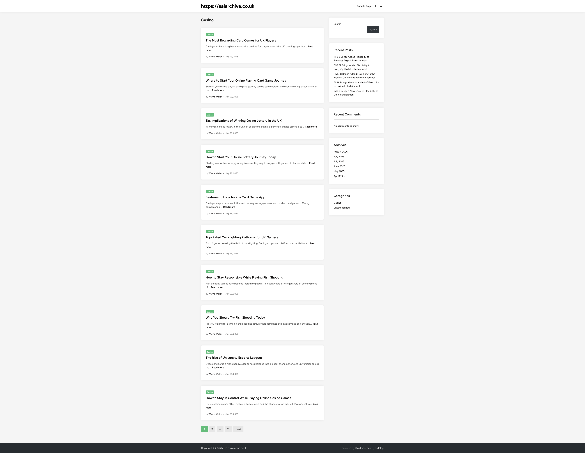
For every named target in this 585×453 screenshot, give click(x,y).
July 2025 (339, 161)
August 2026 (341, 151)
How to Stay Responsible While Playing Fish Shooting (244, 277)
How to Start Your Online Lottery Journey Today (241, 157)
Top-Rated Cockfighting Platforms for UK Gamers (242, 237)
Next (238, 429)
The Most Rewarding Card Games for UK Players (241, 40)
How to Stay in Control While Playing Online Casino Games (248, 398)
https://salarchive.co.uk (227, 6)
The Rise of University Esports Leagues (234, 358)
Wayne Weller (215, 56)
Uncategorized (342, 207)
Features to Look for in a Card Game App (235, 197)
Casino (210, 35)
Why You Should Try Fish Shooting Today (235, 317)
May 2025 (339, 171)
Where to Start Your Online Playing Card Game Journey (246, 80)
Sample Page (364, 6)
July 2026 (339, 156)
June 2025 (339, 166)
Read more (218, 90)
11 (228, 429)
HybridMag (377, 448)
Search (337, 23)
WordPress (360, 448)
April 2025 (339, 176)
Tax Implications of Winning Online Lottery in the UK (244, 120)
